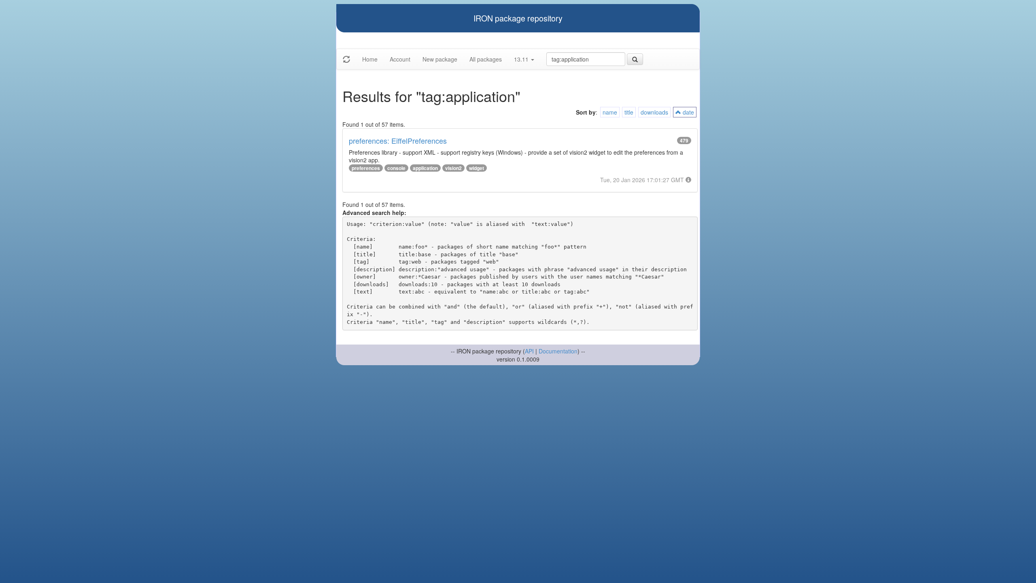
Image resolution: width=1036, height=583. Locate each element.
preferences (366, 168)
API (529, 351)
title (628, 112)
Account (400, 59)
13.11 (522, 59)
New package (439, 59)
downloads (654, 112)
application (425, 168)
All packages (485, 59)
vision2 (453, 168)
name (610, 112)
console (396, 168)
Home (370, 59)
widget (476, 168)
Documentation (558, 351)
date (687, 112)
